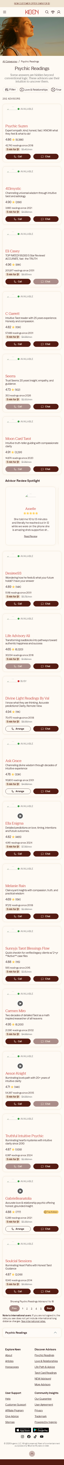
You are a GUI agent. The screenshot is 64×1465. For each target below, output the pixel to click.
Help (8, 1398)
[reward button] (52, 12)
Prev (14, 1308)
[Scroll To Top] (32, 1454)
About (8, 1355)
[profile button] (58, 12)
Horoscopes (12, 1367)
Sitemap (10, 1422)
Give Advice (12, 1416)
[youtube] (42, 1438)
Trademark (41, 1416)
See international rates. (33, 1321)
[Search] (47, 12)
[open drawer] (5, 12)
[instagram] (22, 1438)
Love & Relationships (46, 1361)
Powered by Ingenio (46, 1422)
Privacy (39, 1410)
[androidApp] (41, 1431)
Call (20, 156)
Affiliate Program (14, 1410)
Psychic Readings (44, 1355)
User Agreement (44, 1404)
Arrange (20, 728)
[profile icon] (58, 12)
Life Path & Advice (45, 1367)
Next (49, 1308)
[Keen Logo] (31, 12)
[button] (55, 1333)
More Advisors (42, 1384)
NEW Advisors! (43, 1378)
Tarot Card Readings (46, 1372)
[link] (20, 816)
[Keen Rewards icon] (52, 12)
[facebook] (29, 1438)
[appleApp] (23, 1431)
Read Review (30, 536)
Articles (9, 1361)
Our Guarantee (43, 1398)
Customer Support (15, 1404)
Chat (47, 156)
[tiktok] (35, 1438)
